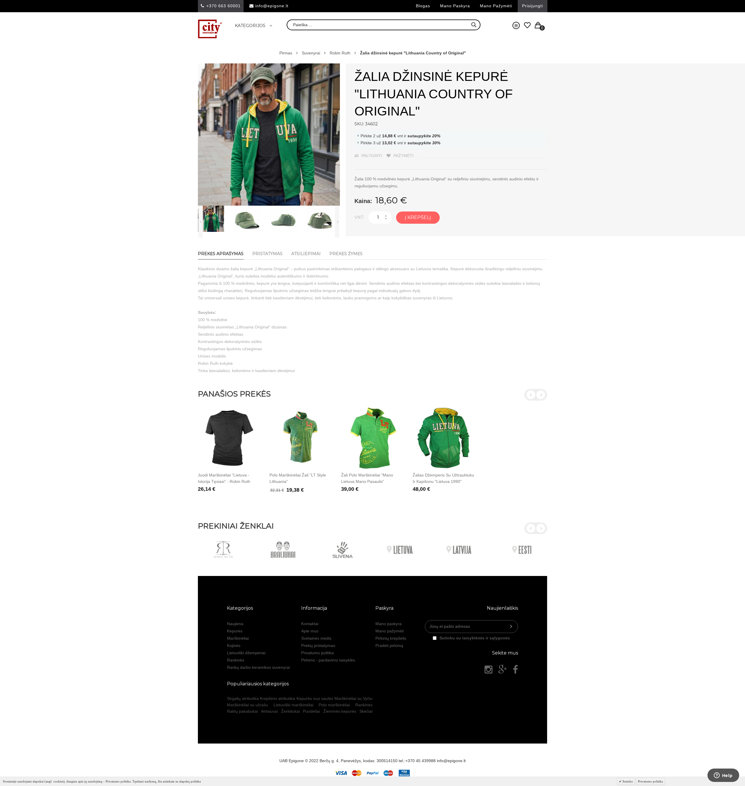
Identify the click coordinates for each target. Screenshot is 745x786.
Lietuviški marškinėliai (293, 705)
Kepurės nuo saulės (315, 698)
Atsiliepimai (306, 253)
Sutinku (627, 781)
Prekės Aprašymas (221, 253)
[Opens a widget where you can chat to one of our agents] (723, 776)
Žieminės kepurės (339, 711)
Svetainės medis (316, 638)
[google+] (502, 669)
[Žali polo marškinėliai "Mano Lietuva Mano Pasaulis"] (372, 437)
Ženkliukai (290, 711)
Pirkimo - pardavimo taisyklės (328, 660)
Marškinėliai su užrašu (247, 705)
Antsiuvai (269, 711)
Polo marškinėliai (334, 705)
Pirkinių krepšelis (390, 638)
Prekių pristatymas (318, 645)
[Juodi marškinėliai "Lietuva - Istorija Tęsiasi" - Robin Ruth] (229, 437)
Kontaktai (309, 623)
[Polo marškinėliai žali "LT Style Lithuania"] (300, 437)
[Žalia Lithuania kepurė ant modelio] (214, 219)
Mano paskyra (455, 5)
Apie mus (309, 631)
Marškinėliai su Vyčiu (353, 698)
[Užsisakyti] (511, 626)
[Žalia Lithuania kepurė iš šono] (287, 219)
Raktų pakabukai (242, 711)
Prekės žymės (346, 253)
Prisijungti (532, 5)
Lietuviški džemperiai (246, 652)
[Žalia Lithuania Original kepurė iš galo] (323, 219)
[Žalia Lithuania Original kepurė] (251, 219)
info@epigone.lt (271, 5)
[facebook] (515, 669)
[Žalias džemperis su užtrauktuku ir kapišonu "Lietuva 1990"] (444, 437)
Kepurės (234, 631)
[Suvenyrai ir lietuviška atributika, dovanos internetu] (210, 28)
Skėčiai (365, 711)
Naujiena (235, 623)
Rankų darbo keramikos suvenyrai (258, 667)
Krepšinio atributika (277, 698)
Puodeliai (311, 711)
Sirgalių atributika (243, 698)
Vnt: (359, 217)
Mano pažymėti (496, 5)
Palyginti (371, 155)
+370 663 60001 (223, 5)
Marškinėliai (238, 638)
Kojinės (233, 645)
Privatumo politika (317, 652)
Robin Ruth (340, 53)
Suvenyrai (311, 53)
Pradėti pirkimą (389, 645)
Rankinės (235, 660)
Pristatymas (267, 253)
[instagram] (488, 669)
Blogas (423, 5)
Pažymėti (403, 155)
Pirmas (285, 53)
